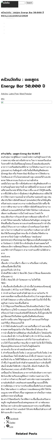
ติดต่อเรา (10, 18)
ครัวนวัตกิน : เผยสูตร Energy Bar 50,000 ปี (22, 12)
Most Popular (26, 94)
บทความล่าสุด (12, 11)
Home (9, 8)
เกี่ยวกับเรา (11, 14)
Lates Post (14, 94)
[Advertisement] (26, 45)
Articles (4, 94)
